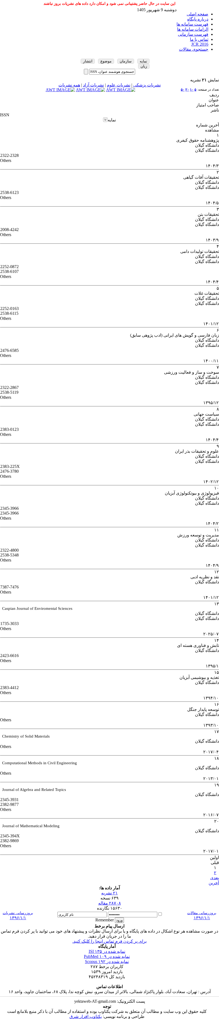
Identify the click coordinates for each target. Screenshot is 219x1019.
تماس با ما (199, 39)
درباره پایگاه (197, 19)
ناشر (215, 110)
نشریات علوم (118, 85)
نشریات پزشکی (147, 85)
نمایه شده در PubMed (107, 956)
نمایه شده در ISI (107, 951)
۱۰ (192, 89)
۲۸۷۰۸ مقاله (109, 903)
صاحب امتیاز (207, 105)
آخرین (214, 883)
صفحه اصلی (197, 14)
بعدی (214, 877)
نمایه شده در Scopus (107, 961)
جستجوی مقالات (193, 49)
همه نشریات (69, 85)
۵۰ (183, 89)
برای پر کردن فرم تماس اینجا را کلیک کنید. (109, 941)
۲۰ (187, 89)
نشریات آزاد (93, 85)
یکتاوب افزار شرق (85, 1016)
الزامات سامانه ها (192, 29)
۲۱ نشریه (109, 893)
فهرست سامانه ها (192, 24)
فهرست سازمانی (193, 34)
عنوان (214, 100)
